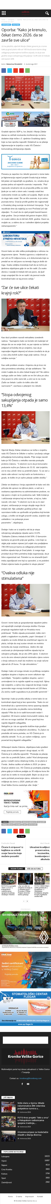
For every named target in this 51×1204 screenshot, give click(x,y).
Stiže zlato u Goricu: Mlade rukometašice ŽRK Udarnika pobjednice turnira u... (31, 1106)
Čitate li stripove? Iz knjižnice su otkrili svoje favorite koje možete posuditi (12, 852)
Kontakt (40, 1196)
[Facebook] (23, 1084)
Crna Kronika (6, 1169)
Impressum (29, 1196)
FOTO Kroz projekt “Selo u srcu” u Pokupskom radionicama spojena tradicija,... (33, 1120)
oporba (18, 825)
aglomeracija (15, 822)
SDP (24, 825)
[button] (46, 13)
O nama (19, 1196)
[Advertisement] (25, 4)
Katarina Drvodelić (14, 64)
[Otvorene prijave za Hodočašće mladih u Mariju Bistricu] (8, 1136)
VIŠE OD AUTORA (34, 869)
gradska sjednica (28, 822)
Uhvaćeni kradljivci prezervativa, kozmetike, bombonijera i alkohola (40, 853)
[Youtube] (28, 1084)
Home (3, 20)
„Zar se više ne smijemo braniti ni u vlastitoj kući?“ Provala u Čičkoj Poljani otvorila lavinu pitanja (25, 890)
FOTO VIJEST (39, 883)
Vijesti (4, 1161)
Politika (16, 25)
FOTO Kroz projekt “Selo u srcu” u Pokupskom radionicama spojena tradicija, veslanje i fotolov (8, 890)
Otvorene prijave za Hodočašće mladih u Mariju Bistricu (33, 1133)
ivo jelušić (41, 822)
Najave (4, 1165)
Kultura (4, 1174)
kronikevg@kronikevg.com (31, 1078)
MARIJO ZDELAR (7, 825)
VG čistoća (32, 825)
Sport (3, 1178)
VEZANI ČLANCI (17, 869)
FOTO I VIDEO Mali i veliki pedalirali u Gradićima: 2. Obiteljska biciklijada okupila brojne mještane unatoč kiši (41, 891)
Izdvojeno (6, 25)
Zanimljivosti (6, 1182)
